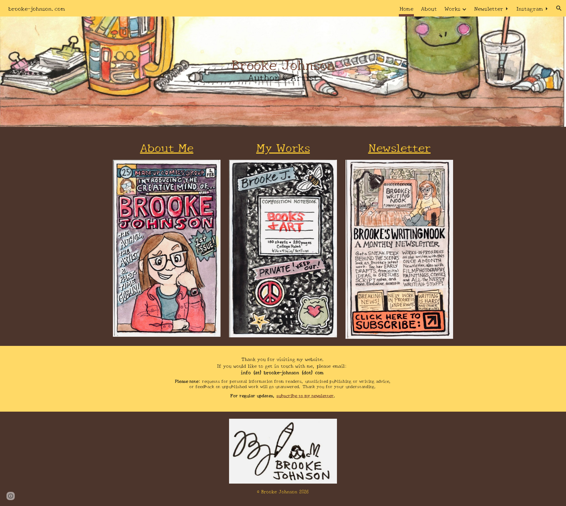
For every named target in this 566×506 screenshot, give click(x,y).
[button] (559, 8)
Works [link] (452, 8)
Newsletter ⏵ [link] (491, 8)
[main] (283, 71)
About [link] (429, 8)
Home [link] (406, 8)
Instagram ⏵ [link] (532, 8)
